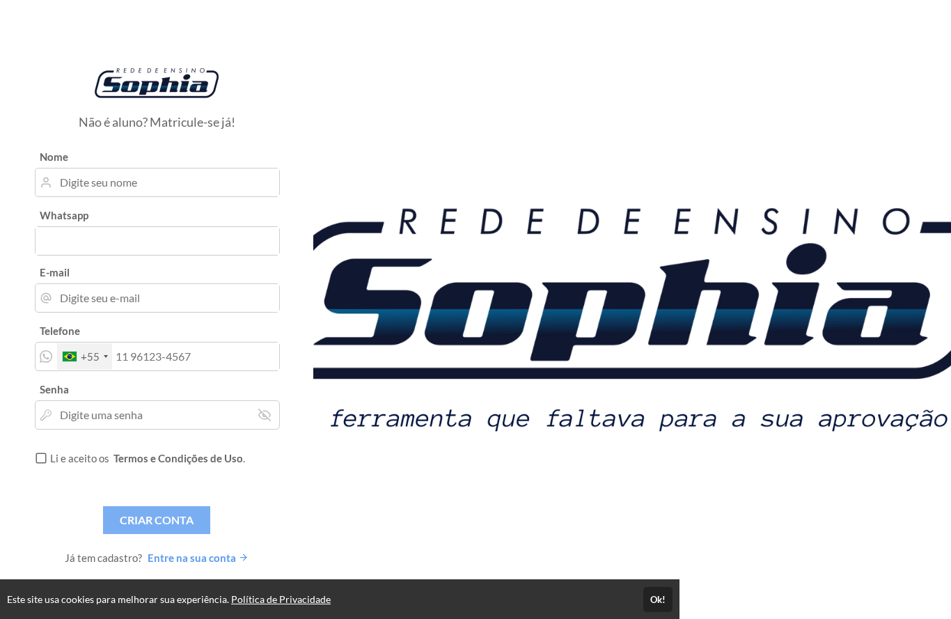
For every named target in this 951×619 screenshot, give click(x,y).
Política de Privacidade (281, 599)
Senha (54, 389)
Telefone (60, 330)
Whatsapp (64, 215)
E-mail (55, 272)
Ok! (658, 599)
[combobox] (84, 356)
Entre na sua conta (193, 557)
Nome (54, 156)
